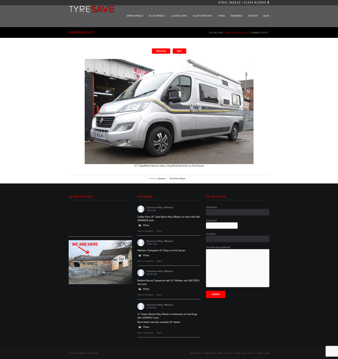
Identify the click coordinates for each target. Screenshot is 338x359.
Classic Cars (179, 16)
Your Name (211, 207)
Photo (146, 225)
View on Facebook (145, 231)
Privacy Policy (92, 353)
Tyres (221, 16)
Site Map (253, 16)
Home (227, 33)
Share (159, 231)
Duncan (161, 178)
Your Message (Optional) (218, 247)
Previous (161, 51)
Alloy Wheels (157, 16)
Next (179, 51)
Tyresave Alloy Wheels (159, 207)
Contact (259, 353)
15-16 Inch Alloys (241, 33)
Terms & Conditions (77, 353)
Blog (266, 16)
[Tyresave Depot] (100, 262)
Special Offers (196, 353)
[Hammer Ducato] (169, 111)
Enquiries (236, 16)
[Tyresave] (92, 11)
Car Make (211, 234)
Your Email (211, 220)
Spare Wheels (135, 16)
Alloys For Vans (202, 16)
